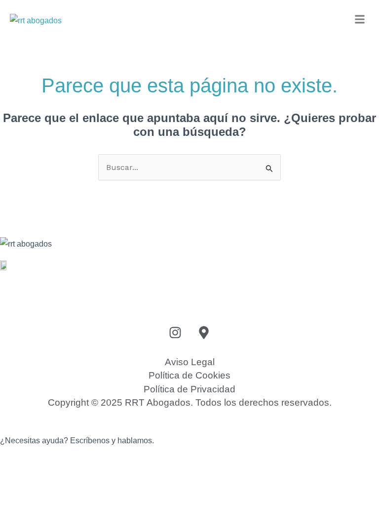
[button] (360, 20)
